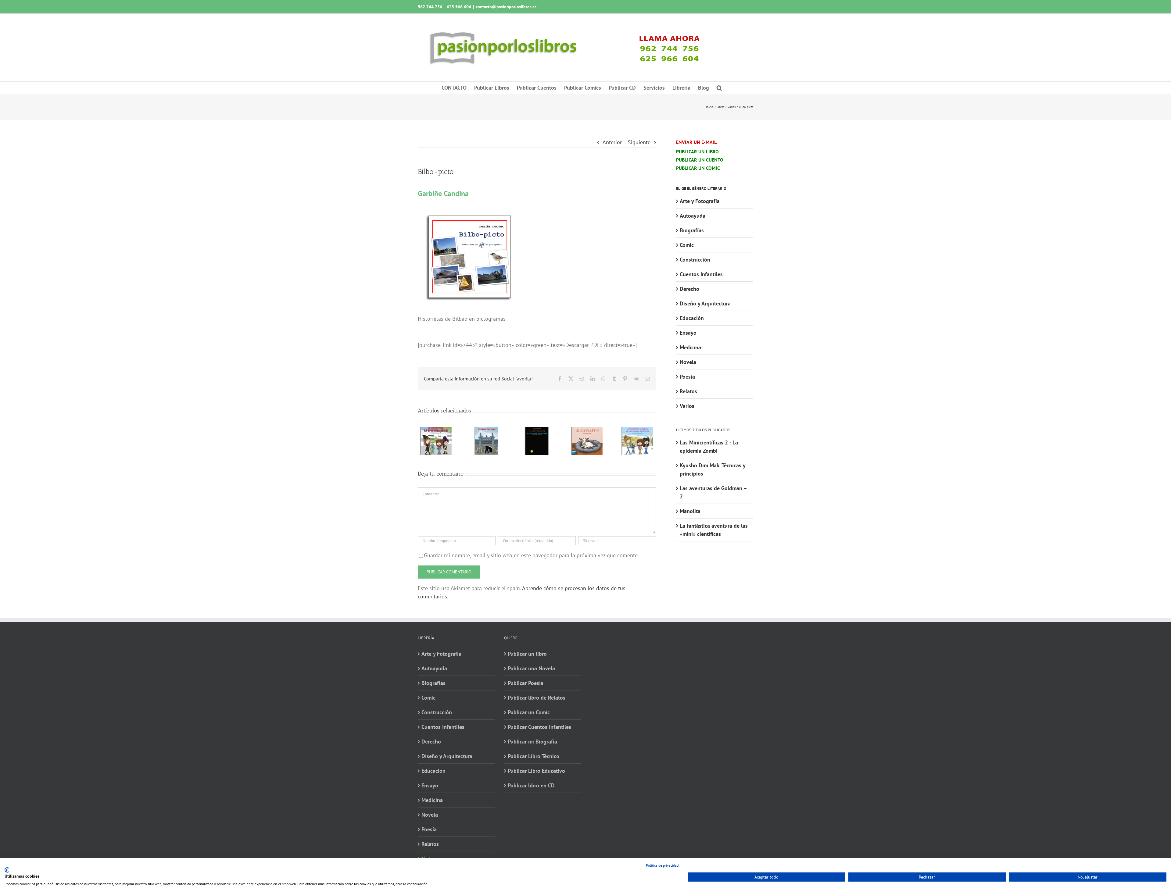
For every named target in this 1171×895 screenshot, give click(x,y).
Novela (688, 361)
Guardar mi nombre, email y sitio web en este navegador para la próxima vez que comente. (531, 555)
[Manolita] (587, 430)
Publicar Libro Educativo (536, 770)
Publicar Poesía (525, 682)
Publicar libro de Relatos (536, 697)
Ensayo (688, 332)
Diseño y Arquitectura (705, 303)
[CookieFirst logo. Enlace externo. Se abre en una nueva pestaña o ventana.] (7, 870)
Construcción (695, 259)
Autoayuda (692, 215)
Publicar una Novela (531, 668)
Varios (687, 405)
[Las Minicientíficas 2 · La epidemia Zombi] (436, 430)
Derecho (689, 288)
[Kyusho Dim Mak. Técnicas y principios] (486, 430)
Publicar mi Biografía (532, 741)
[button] (719, 88)
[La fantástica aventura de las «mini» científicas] (637, 430)
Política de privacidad (662, 865)
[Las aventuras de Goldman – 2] (536, 430)
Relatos (688, 391)
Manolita (690, 511)
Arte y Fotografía (700, 201)
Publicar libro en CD (531, 785)
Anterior (612, 142)
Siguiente (639, 142)
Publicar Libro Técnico (533, 756)
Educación (692, 318)
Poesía (687, 376)
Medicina (690, 347)
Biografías (692, 230)
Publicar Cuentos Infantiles (539, 726)
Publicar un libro (527, 653)
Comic (687, 244)
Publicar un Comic (529, 712)
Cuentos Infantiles (701, 274)
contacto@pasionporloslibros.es (506, 6)
